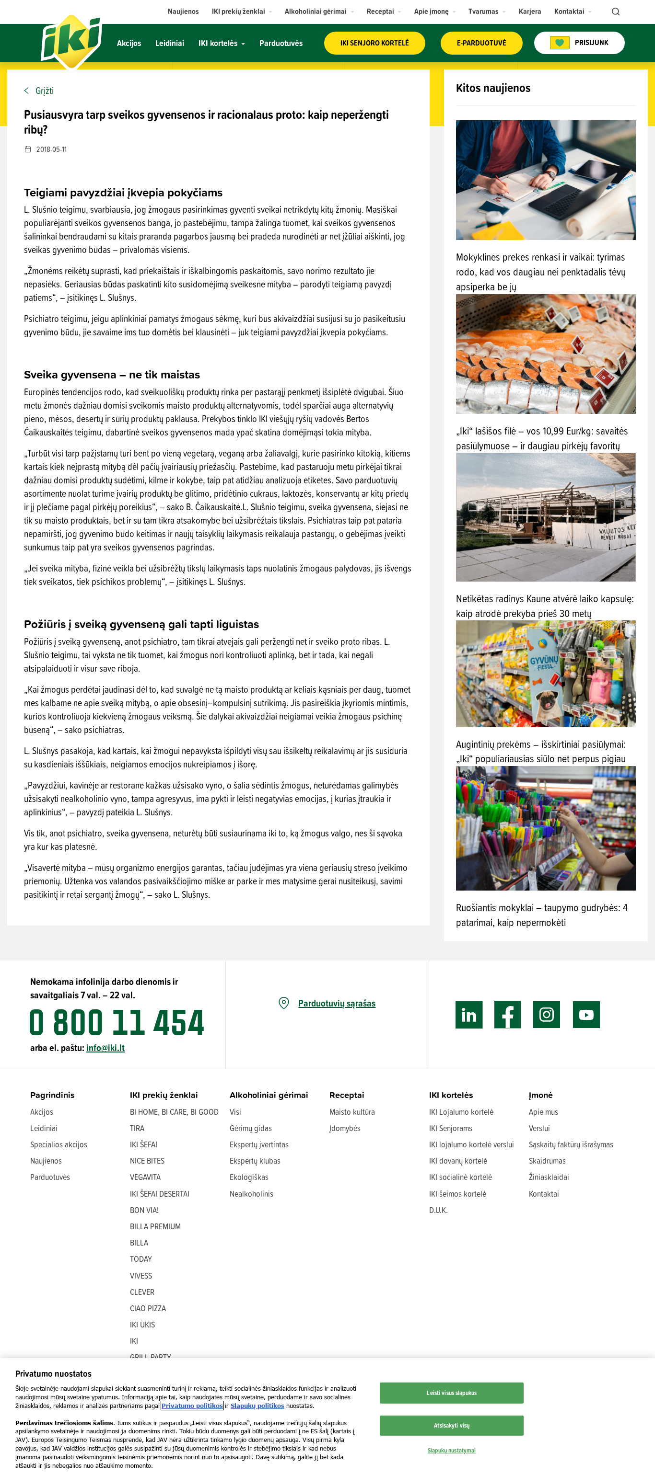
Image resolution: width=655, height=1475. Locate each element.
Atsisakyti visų (451, 1425)
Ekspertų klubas (255, 1160)
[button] (242, 11)
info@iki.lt (105, 1047)
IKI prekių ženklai (164, 1095)
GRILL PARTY (150, 1357)
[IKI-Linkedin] (469, 1014)
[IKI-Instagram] (547, 1014)
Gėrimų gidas (251, 1128)
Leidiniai (44, 1128)
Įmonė (541, 1095)
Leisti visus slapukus (452, 1392)
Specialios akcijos (58, 1144)
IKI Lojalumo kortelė (461, 1112)
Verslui (539, 1128)
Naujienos (46, 1160)
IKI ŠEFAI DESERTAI (159, 1194)
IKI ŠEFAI (143, 1144)
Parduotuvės (50, 1177)
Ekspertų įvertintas (259, 1144)
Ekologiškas (249, 1177)
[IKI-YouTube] (586, 1014)
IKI (134, 1341)
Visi (235, 1112)
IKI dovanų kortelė (458, 1160)
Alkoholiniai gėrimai (269, 1095)
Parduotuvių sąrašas (336, 1003)
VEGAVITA (145, 1177)
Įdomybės (345, 1128)
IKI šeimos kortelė (457, 1194)
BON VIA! (144, 1210)
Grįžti (44, 90)
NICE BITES (147, 1160)
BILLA (139, 1242)
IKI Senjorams (450, 1128)
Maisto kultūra (352, 1112)
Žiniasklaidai (549, 1177)
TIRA (137, 1128)
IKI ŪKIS (142, 1324)
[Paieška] (614, 12)
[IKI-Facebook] (508, 1014)
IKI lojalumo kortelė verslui (471, 1144)
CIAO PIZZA (148, 1308)
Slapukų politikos (257, 1405)
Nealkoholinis (251, 1194)
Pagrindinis (52, 1095)
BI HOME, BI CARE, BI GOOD (174, 1112)
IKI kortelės (451, 1095)
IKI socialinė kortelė (460, 1177)
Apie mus (543, 1112)
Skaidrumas (547, 1160)
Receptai (346, 1095)
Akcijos (41, 1112)
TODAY (141, 1259)
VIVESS (141, 1275)
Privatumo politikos (192, 1405)
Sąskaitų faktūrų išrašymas (571, 1144)
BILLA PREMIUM (155, 1226)
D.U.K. (438, 1210)
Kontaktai (544, 1194)
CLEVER (142, 1292)
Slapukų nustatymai (452, 1449)
